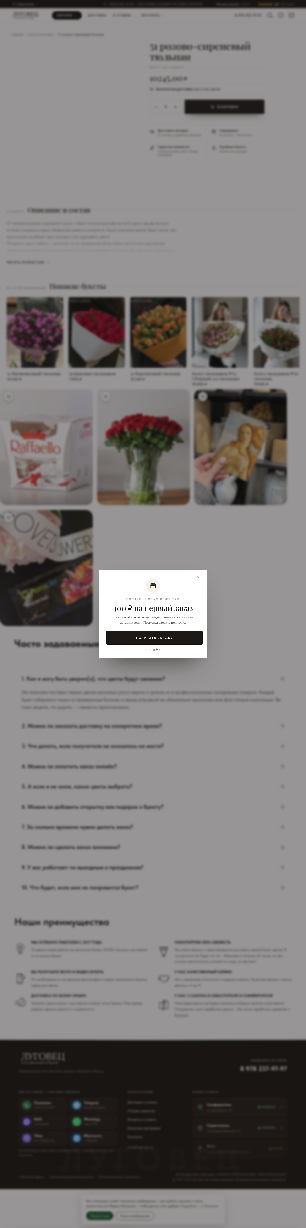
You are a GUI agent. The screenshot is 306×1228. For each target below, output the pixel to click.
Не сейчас (154, 649)
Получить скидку (154, 637)
